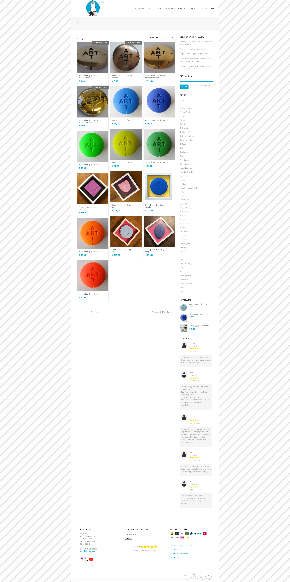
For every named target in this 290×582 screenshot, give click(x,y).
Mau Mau (183, 216)
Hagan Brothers (186, 168)
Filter (184, 87)
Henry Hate (184, 176)
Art (150, 9)
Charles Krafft (185, 132)
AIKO (182, 100)
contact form (196, 69)
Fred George (184, 160)
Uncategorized (185, 276)
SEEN (182, 256)
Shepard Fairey (185, 264)
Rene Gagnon (185, 244)
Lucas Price (184, 204)
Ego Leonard (184, 152)
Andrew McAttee (186, 108)
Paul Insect (184, 232)
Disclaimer (176, 549)
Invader (182, 180)
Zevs (182, 292)
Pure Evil (183, 240)
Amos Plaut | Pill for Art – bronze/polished (156, 77)
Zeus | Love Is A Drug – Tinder (89, 208)
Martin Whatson (186, 208)
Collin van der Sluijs (187, 136)
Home (201, 28)
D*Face (183, 144)
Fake (182, 156)
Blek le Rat (184, 128)
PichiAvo (183, 236)
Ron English (184, 248)
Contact (193, 9)
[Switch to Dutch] (201, 8)
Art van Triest (185, 112)
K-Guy (182, 192)
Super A (183, 268)
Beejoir (182, 120)
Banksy (182, 116)
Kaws (182, 196)
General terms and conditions (183, 546)
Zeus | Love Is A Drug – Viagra (155, 250)
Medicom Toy (185, 224)
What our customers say (175, 9)
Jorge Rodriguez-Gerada (189, 188)
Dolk (181, 148)
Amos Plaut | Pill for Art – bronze (123, 77)
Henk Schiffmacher (187, 172)
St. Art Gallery (138, 9)
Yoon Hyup (184, 280)
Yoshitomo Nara (186, 284)
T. (180, 272)
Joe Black (183, 184)
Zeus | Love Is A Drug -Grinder (122, 206)
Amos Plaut (184, 104)
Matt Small (184, 212)
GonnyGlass (184, 164)
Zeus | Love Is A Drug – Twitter (122, 250)
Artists (158, 9)
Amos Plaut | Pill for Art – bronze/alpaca (90, 77)
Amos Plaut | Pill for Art (122, 120)
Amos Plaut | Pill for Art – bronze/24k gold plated (90, 121)
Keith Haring (184, 200)
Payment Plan (178, 557)
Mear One (183, 220)
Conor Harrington (186, 140)
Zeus (182, 288)
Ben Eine (183, 124)
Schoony (183, 252)
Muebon (183, 228)
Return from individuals (181, 553)
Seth (181, 260)
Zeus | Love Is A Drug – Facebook (155, 206)
